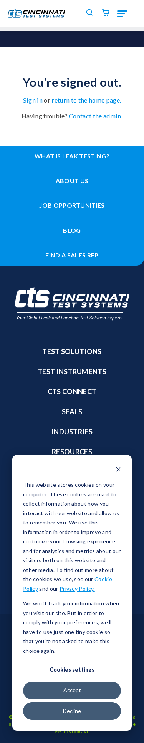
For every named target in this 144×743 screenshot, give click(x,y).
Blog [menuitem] (72, 230)
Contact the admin (95, 115)
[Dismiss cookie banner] (118, 470)
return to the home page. (86, 100)
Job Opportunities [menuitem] (72, 205)
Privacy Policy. (77, 588)
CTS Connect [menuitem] (72, 391)
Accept (72, 690)
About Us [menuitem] (72, 180)
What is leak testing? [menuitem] (72, 156)
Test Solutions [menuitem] (72, 351)
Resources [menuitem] (72, 451)
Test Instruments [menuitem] (72, 371)
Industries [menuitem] (72, 431)
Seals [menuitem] (72, 411)
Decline (72, 711)
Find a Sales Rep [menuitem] (71, 255)
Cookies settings (72, 669)
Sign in (33, 100)
